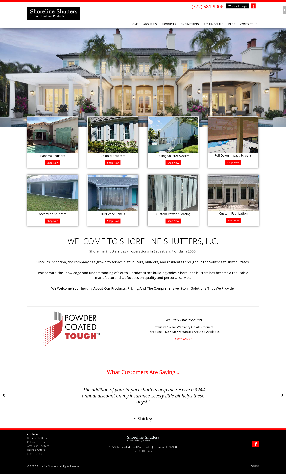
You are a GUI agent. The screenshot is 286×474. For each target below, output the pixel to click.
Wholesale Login (237, 6)
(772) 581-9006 (207, 6)
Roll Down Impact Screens (233, 155)
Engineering (190, 24)
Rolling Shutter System (173, 156)
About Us (150, 24)
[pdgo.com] (255, 467)
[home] (143, 441)
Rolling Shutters (36, 449)
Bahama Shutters (52, 156)
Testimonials (213, 24)
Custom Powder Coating (173, 214)
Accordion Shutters (52, 214)
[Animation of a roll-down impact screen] (233, 151)
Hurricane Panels (113, 214)
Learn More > (183, 339)
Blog (231, 24)
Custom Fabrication (233, 213)
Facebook (253, 6)
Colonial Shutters (113, 156)
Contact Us (248, 24)
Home (134, 24)
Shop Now (52, 162)
